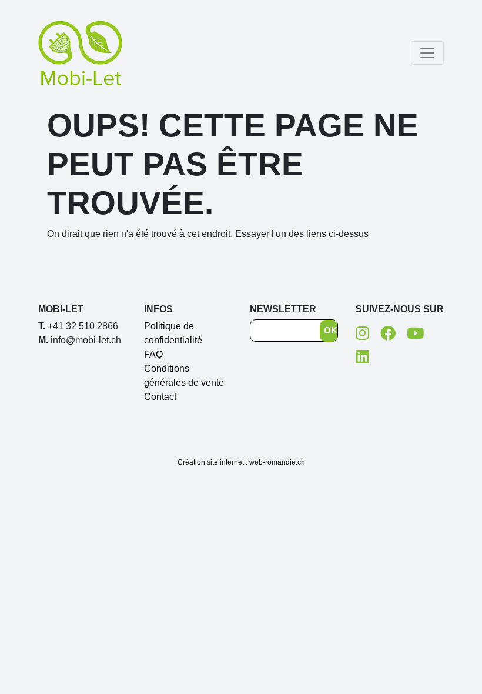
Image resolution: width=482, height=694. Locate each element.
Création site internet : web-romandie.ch (241, 462)
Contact (160, 397)
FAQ (153, 354)
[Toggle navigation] (427, 53)
